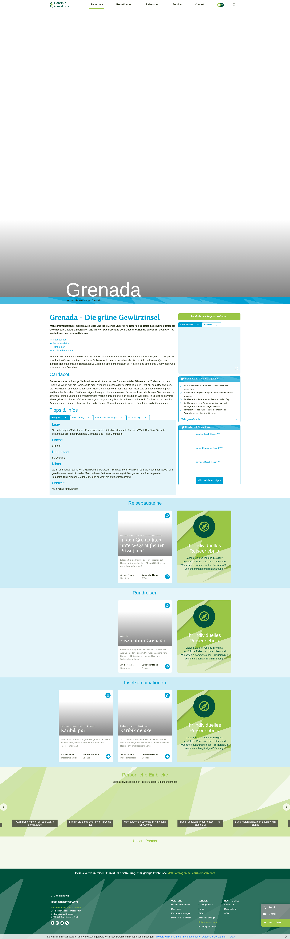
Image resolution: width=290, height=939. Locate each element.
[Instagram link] (57, 923)
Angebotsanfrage (206, 917)
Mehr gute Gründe (190, 419)
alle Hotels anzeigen (209, 480)
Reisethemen (124, 4)
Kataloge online (205, 904)
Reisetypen (152, 4)
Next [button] (286, 807)
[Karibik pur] (108, 756)
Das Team (176, 909)
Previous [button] (3, 807)
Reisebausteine (61, 343)
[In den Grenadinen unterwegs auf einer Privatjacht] (167, 576)
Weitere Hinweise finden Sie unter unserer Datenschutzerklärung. (190, 936)
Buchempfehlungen (207, 926)
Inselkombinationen (63, 350)
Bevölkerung (78, 417)
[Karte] (209, 350)
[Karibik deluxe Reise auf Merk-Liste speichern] (167, 695)
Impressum (229, 904)
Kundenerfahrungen (180, 913)
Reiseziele (96, 4)
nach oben (274, 922)
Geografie (56, 417)
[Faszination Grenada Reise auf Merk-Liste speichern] (167, 605)
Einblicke (208, 324)
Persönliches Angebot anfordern (209, 316)
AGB (226, 913)
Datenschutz (230, 909)
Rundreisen (59, 346)
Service (177, 4)
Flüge (201, 909)
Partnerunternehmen (181, 917)
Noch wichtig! (134, 417)
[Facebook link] (52, 923)
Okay (232, 936)
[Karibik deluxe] (167, 756)
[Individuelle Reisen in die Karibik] (65, 5)
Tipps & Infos (59, 339)
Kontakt (199, 4)
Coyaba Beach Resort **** (207, 434)
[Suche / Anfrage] (235, 4)
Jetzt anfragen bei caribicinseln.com (191, 873)
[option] (145, 547)
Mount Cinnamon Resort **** (208, 448)
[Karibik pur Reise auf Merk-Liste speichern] (108, 695)
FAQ (200, 913)
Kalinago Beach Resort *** (207, 462)
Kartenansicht (186, 324)
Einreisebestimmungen (106, 417)
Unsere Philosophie (180, 904)
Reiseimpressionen (207, 922)
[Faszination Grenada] (167, 666)
